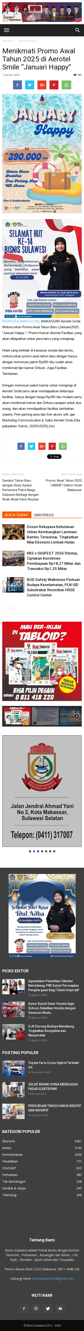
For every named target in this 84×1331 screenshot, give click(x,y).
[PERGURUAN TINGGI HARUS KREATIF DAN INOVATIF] (13, 1111)
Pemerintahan (12, 1154)
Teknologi (9, 1195)
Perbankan (10, 1175)
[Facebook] (23, 1308)
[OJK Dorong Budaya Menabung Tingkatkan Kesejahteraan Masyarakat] (13, 1032)
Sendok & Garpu (14, 1188)
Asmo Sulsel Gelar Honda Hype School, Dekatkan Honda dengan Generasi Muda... (52, 1008)
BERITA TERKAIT (17, 515)
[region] (42, 671)
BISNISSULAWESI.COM (20, 321)
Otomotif (9, 1168)
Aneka (6, 1148)
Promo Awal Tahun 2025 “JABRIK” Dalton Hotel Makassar (64, 485)
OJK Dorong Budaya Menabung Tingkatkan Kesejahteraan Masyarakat (51, 1031)
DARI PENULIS (44, 515)
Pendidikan (10, 1161)
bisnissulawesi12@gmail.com (53, 1278)
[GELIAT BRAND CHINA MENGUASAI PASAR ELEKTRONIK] (13, 1090)
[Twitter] (48, 1308)
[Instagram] (36, 1308)
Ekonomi (8, 1141)
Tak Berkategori (27, 41)
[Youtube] (60, 1308)
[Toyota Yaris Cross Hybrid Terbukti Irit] (13, 1068)
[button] (77, 30)
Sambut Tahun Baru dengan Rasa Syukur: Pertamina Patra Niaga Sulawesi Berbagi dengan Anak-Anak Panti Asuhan (20, 490)
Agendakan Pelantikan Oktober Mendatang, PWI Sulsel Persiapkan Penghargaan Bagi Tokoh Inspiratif (53, 985)
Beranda (7, 41)
